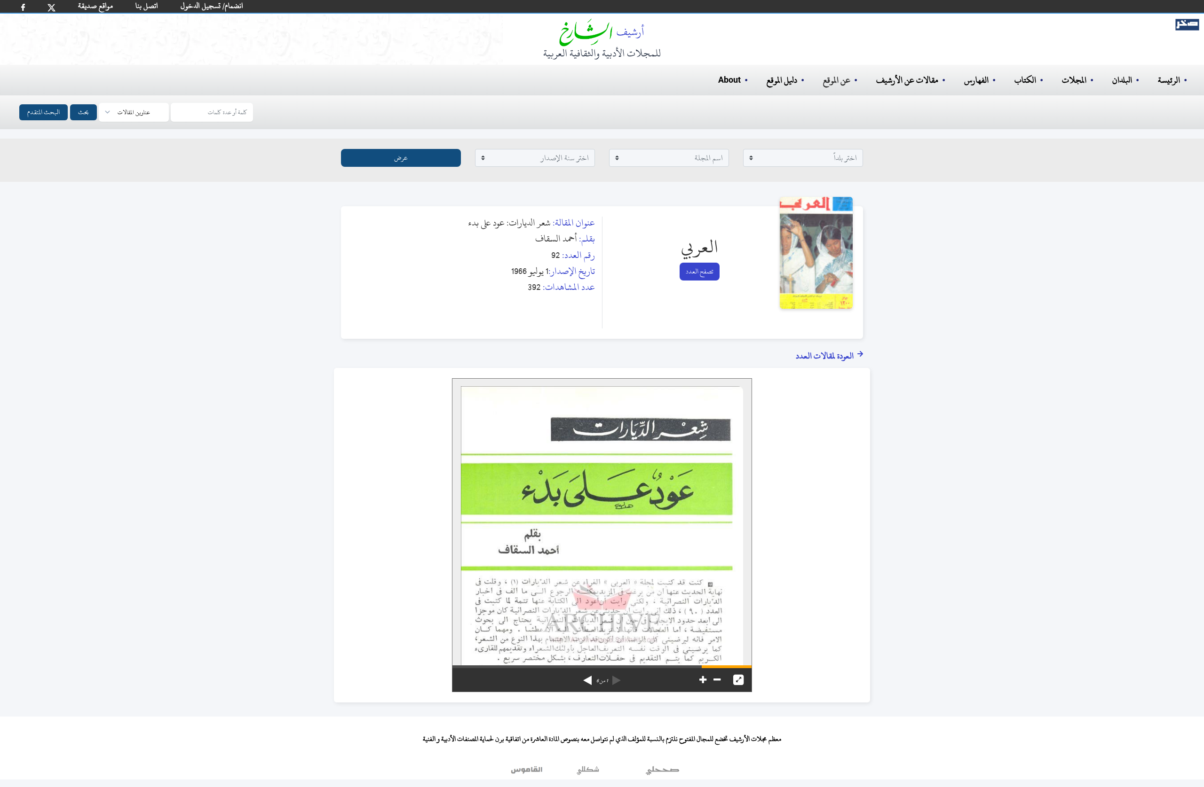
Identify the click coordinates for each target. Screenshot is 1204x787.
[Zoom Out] (717, 680)
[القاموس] (527, 772)
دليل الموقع (782, 80)
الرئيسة (1169, 80)
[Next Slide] (587, 677)
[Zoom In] (702, 680)
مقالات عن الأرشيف (907, 80)
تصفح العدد (699, 271)
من (602, 681)
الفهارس (976, 80)
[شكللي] (587, 772)
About (729, 80)
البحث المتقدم (43, 112)
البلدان (1122, 80)
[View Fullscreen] (738, 680)
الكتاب (1025, 80)
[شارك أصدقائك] (23, 7)
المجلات (1074, 80)
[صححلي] (662, 772)
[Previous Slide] (616, 677)
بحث (83, 112)
